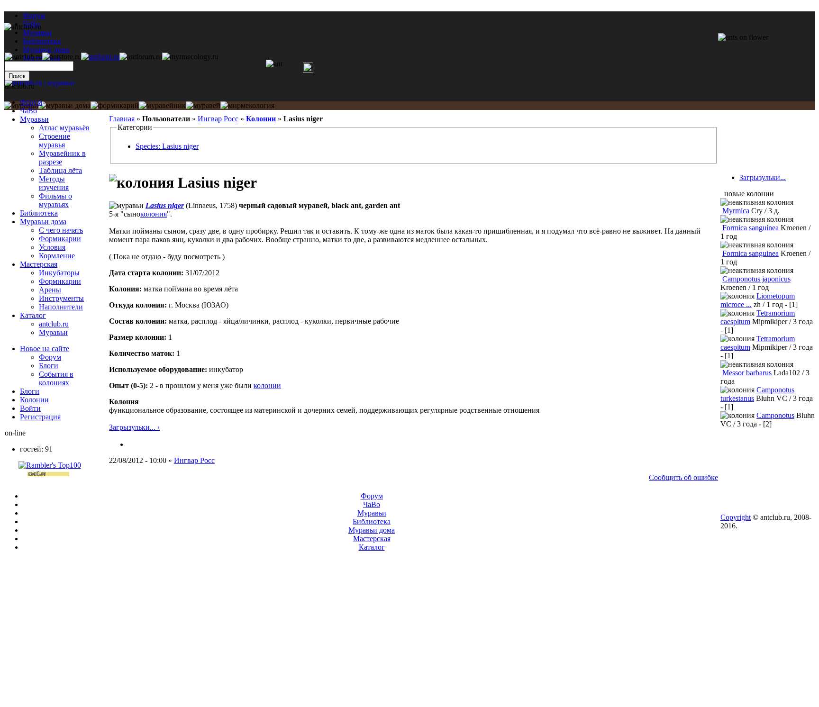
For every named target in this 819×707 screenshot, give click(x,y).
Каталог (33, 315)
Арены (50, 290)
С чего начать (61, 230)
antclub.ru (54, 324)
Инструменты (61, 298)
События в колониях (56, 378)
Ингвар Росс (218, 119)
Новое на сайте (44, 348)
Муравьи (34, 119)
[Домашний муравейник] (100, 57)
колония (153, 214)
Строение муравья (54, 140)
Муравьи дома (43, 222)
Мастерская (38, 264)
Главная (122, 119)
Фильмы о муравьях (55, 200)
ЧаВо (28, 111)
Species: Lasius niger (167, 146)
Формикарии (60, 239)
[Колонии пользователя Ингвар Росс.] (132, 444)
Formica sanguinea (750, 228)
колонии (267, 385)
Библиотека (39, 213)
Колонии (261, 119)
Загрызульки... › (134, 427)
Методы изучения (54, 183)
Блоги (48, 366)
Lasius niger (165, 205)
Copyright (735, 517)
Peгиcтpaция (40, 417)
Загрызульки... (762, 177)
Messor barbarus (747, 373)
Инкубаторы (59, 273)
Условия (52, 247)
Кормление (57, 256)
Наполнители (61, 307)
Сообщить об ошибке (683, 477)
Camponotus (775, 415)
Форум (34, 15)
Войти (30, 408)
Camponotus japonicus (756, 279)
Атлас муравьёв (64, 128)
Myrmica (735, 211)
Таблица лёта (60, 170)
